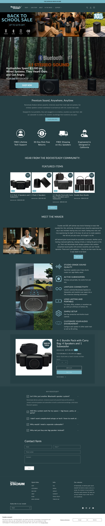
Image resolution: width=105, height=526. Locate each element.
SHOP (33, 485)
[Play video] (27, 241)
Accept (79, 520)
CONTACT (55, 491)
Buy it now (69, 372)
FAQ (54, 485)
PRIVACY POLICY (56, 496)
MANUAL (54, 488)
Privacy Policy (44, 522)
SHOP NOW (27, 85)
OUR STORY (34, 491)
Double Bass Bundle (81, 195)
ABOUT (33, 494)
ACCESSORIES (35, 488)
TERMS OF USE (56, 499)
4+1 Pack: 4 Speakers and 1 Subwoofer (20, 196)
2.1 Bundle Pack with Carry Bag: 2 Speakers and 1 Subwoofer (63, 197)
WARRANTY (55, 494)
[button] (27, 7)
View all (52, 207)
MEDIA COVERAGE (35, 499)
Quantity (58, 359)
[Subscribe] (29, 508)
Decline (94, 520)
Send (29, 468)
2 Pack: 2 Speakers (38, 195)
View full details (60, 377)
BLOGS (33, 496)
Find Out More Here (52, 119)
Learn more (78, 257)
